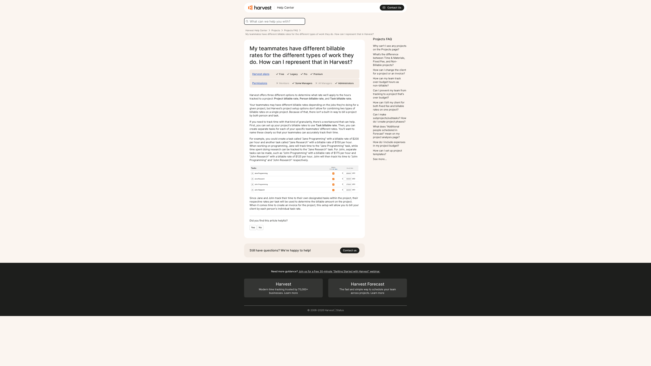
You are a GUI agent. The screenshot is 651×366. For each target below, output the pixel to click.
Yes (253, 227)
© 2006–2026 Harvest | (321, 310)
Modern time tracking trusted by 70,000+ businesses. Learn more (283, 288)
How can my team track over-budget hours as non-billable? (387, 82)
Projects (275, 30)
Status (340, 310)
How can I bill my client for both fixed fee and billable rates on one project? (389, 106)
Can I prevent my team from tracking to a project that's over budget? (389, 94)
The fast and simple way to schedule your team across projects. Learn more (367, 288)
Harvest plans (260, 74)
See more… (380, 159)
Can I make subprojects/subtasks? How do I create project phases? (389, 118)
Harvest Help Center (256, 30)
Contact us (350, 250)
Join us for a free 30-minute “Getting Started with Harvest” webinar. (339, 271)
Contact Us (394, 7)
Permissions (259, 83)
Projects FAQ (291, 30)
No (260, 227)
